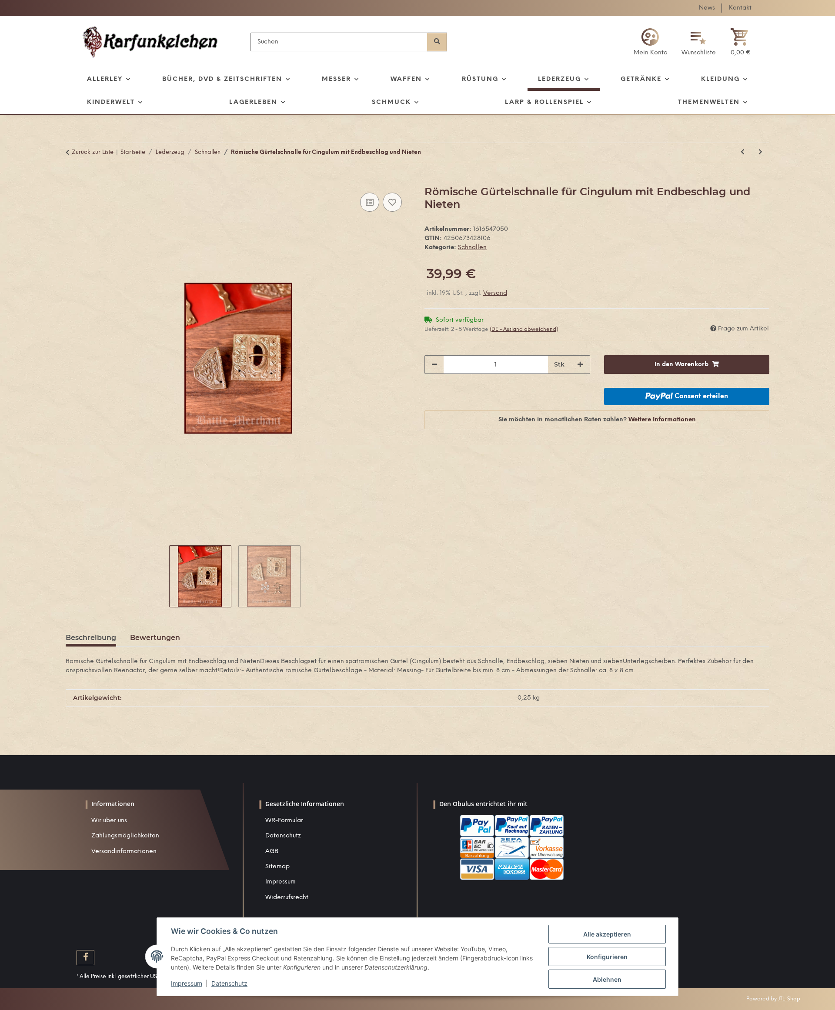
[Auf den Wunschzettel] (392, 202)
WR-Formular (284, 820)
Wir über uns (109, 820)
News (707, 8)
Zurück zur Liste (93, 152)
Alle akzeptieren (607, 934)
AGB (271, 851)
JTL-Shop (789, 999)
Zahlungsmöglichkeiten (125, 836)
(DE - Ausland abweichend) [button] (524, 329)
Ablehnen (607, 979)
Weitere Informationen (662, 420)
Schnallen (472, 247)
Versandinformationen (124, 851)
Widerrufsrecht (286, 897)
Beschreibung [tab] (91, 637)
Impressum (280, 882)
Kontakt (740, 8)
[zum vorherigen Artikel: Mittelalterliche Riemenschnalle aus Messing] (743, 152)
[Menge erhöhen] (580, 364)
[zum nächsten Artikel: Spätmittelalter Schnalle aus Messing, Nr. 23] (760, 152)
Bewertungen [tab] (155, 637)
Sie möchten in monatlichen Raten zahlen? (597, 420)
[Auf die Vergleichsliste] (369, 202)
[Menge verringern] (434, 364)
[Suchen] (437, 42)
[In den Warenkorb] (73, 181)
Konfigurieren (607, 956)
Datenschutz (283, 836)
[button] (651, 42)
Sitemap (277, 866)
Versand (495, 293)
